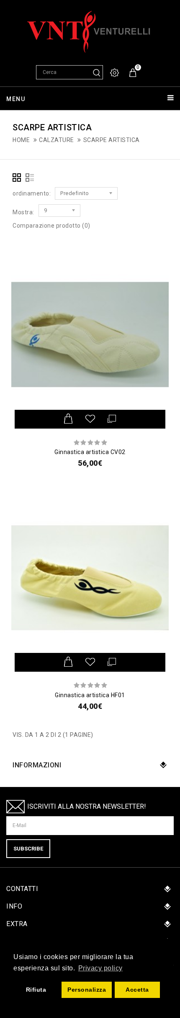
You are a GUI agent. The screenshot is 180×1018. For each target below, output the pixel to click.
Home (21, 140)
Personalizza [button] (86, 989)
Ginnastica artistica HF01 (90, 695)
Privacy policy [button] (100, 968)
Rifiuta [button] (36, 989)
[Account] (115, 73)
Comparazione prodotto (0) (51, 225)
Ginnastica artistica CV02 (90, 452)
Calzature (56, 140)
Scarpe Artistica (111, 140)
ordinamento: (32, 193)
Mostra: (23, 212)
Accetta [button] (137, 989)
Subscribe (28, 848)
